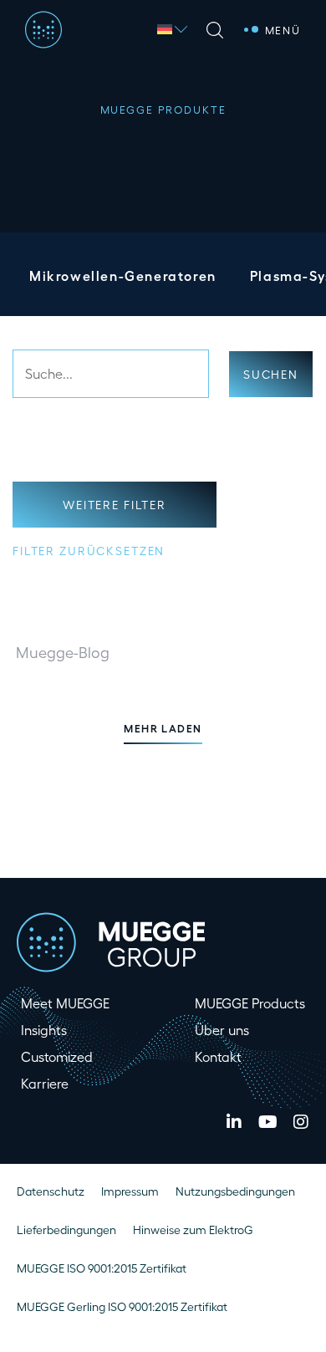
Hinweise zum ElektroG (193, 1229)
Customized (57, 1056)
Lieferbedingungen (66, 1229)
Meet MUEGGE (65, 1003)
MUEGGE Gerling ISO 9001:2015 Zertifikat (122, 1306)
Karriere (45, 1083)
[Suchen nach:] (111, 373)
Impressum (130, 1191)
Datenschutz (50, 1191)
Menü (283, 29)
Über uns (222, 1030)
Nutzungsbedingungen (235, 1191)
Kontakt (218, 1056)
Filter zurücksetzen (89, 550)
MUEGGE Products (250, 1003)
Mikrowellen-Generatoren (122, 275)
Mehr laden (163, 728)
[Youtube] (267, 1122)
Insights (44, 1030)
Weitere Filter (114, 504)
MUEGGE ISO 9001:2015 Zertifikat (101, 1268)
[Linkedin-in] (234, 1122)
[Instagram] (301, 1122)
